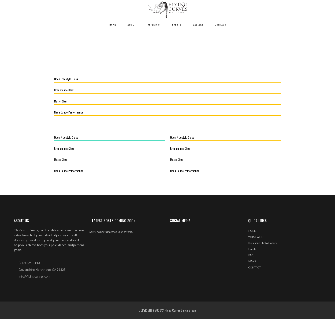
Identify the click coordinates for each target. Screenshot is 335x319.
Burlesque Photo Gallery (262, 242)
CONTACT (254, 267)
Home (158, 48)
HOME (252, 230)
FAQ (251, 255)
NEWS (252, 261)
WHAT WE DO (257, 236)
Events (252, 249)
